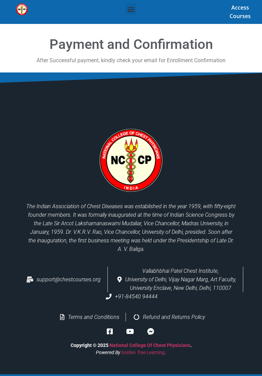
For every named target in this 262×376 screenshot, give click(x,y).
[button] (130, 9)
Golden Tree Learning (143, 352)
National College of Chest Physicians (150, 345)
